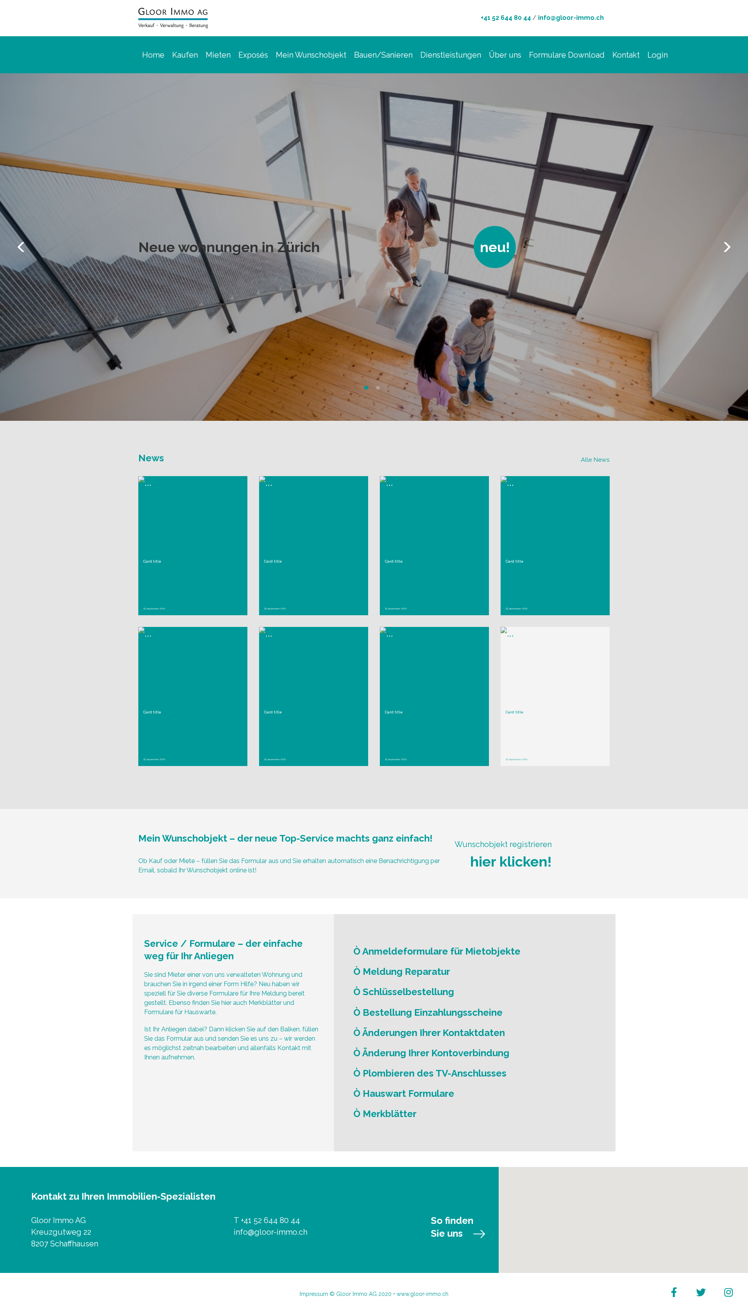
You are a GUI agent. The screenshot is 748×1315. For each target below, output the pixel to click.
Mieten (218, 55)
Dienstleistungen (450, 55)
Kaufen (185, 55)
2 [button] (380, 390)
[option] (374, 247)
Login (657, 55)
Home (153, 55)
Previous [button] (21, 247)
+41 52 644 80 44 (506, 17)
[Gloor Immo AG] (173, 17)
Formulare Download (567, 55)
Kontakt (626, 55)
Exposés (253, 55)
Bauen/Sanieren (383, 55)
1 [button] (368, 390)
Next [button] (726, 247)
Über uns (505, 55)
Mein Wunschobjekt (311, 55)
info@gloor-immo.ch (571, 17)
